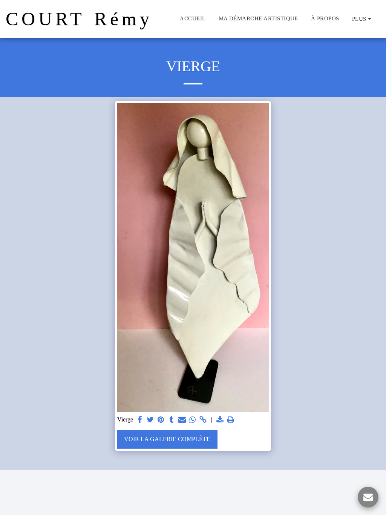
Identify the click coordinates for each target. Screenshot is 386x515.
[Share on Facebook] (140, 420)
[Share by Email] (182, 420)
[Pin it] (161, 420)
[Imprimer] (230, 420)
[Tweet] (150, 420)
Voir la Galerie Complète (167, 439)
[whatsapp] (192, 420)
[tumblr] (171, 420)
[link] (203, 420)
